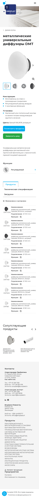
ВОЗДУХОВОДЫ (11, 448)
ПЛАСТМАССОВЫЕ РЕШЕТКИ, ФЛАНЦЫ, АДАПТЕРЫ (16, 437)
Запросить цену (13, 136)
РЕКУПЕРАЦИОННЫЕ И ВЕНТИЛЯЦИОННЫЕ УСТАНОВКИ (18, 424)
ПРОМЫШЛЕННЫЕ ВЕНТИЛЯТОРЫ (18, 430)
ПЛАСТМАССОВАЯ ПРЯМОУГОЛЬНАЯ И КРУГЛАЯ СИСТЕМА (19, 445)
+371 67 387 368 (14, 391)
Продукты (11, 184)
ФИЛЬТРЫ (9, 459)
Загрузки (8, 194)
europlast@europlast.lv (20, 386)
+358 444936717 (17, 414)
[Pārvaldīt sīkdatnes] (4, 493)
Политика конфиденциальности (19, 495)
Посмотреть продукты (14, 129)
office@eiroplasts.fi (18, 415)
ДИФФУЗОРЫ (10, 30)
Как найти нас (10, 379)
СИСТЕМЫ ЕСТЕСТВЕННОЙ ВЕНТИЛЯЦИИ (15, 433)
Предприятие (12, 472)
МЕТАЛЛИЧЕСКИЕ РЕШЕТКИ (16, 440)
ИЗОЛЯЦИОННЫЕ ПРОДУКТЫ (16, 461)
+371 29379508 (17, 393)
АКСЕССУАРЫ (10, 465)
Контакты (8, 475)
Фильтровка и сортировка (15, 201)
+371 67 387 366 (13, 383)
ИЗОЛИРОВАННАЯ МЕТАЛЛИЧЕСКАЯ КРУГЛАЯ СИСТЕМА (19, 453)
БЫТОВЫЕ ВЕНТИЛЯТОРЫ (15, 428)
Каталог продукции (14, 470)
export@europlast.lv (19, 395)
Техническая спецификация (18, 189)
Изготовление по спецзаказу (15, 477)
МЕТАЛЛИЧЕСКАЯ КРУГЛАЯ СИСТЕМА (19, 450)
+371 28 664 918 (17, 384)
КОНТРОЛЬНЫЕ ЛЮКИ (13, 456)
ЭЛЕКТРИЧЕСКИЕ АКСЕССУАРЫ (17, 463)
